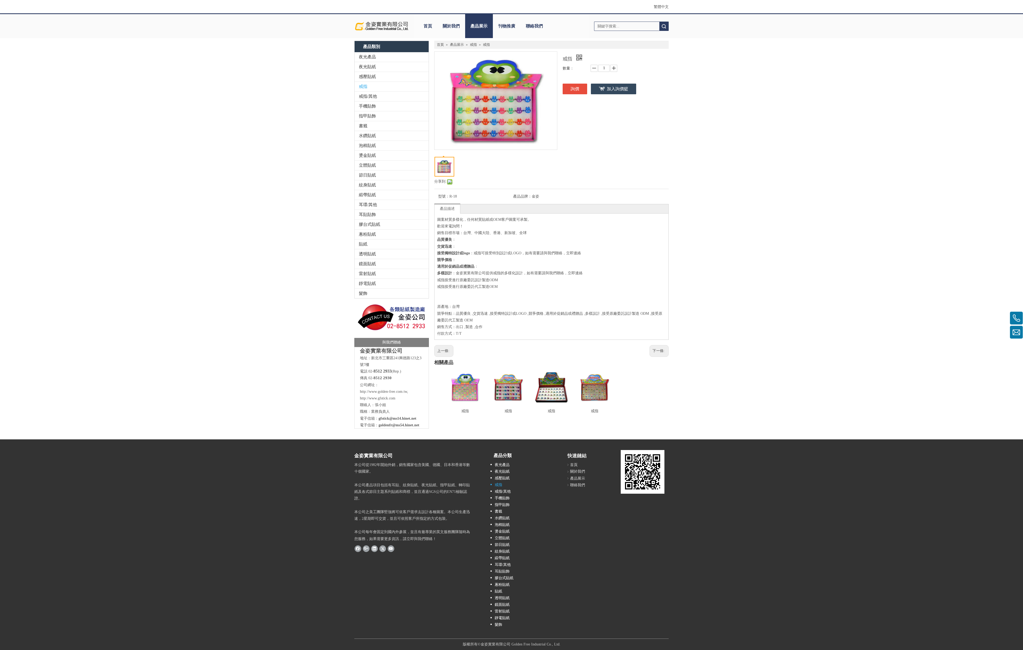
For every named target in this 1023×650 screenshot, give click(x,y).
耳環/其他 (368, 204)
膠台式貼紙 (369, 224)
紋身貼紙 (367, 185)
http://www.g (370, 398)
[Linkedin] (374, 548)
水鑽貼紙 (367, 135)
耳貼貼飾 (367, 214)
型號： (443, 196)
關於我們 (451, 26)
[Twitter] (382, 548)
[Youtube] (391, 548)
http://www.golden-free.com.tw (383, 392)
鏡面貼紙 (367, 263)
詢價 (575, 89)
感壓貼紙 (367, 76)
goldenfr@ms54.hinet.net (399, 425)
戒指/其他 (368, 96)
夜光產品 (367, 57)
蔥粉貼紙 (367, 234)
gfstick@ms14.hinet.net (397, 418)
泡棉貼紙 (367, 145)
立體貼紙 (367, 165)
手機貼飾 (367, 106)
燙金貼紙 (367, 155)
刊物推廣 (506, 26)
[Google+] (366, 548)
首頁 (428, 26)
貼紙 (363, 244)
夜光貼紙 (367, 66)
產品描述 (447, 209)
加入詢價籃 (617, 89)
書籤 (363, 126)
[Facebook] (358, 548)
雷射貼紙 (367, 273)
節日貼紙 (367, 175)
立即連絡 (573, 253)
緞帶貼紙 (367, 195)
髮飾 (363, 293)
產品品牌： (522, 196)
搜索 (663, 26)
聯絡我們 (534, 26)
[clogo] (381, 26)
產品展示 (479, 26)
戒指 (363, 86)
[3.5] (391, 324)
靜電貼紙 (367, 283)
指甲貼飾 (367, 116)
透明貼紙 (367, 254)
